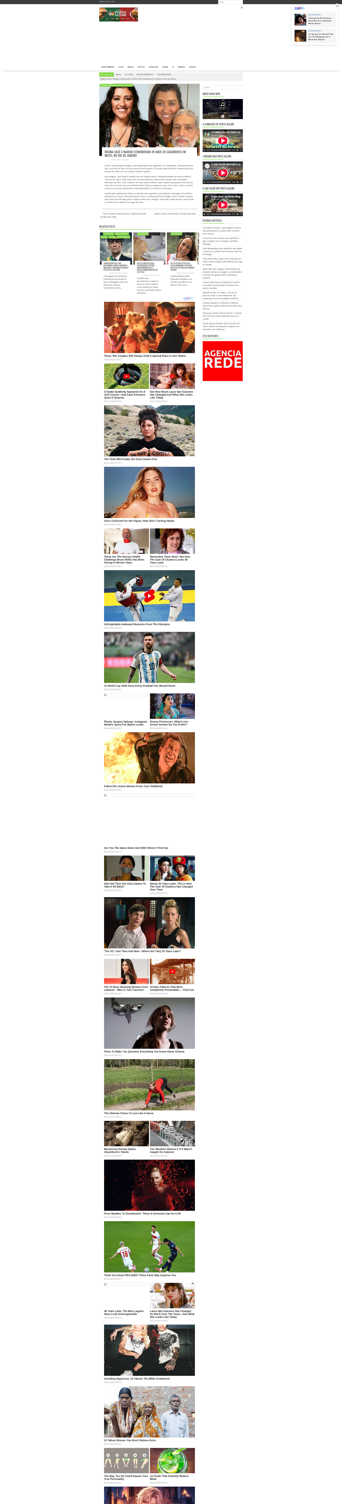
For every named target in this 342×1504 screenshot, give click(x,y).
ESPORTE (192, 66)
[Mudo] (238, 150)
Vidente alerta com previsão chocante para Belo (175, 213)
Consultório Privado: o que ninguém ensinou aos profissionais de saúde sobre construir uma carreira (222, 230)
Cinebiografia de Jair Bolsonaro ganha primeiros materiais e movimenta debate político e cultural (116, 266)
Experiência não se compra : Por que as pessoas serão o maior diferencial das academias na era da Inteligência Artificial (221, 295)
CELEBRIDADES (105, 85)
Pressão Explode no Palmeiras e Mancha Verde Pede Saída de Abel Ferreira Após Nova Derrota (222, 306)
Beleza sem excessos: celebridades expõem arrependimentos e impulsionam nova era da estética (147, 267)
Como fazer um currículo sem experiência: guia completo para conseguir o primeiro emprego (221, 241)
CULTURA (112, 237)
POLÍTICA (141, 66)
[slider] (221, 150)
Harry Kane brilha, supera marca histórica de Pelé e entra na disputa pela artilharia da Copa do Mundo (222, 261)
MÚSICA (131, 66)
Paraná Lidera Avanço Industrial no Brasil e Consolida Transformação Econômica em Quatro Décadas (221, 285)
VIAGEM (165, 66)
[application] (223, 140)
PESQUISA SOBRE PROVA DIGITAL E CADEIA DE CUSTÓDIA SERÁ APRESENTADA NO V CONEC (222, 316)
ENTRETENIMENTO (107, 66)
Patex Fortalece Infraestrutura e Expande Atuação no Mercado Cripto (123, 215)
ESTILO (121, 66)
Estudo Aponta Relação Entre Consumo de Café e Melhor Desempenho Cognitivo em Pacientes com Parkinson (221, 326)
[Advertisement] (171, 43)
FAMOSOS (181, 66)
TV (173, 66)
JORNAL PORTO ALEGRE (119, 160)
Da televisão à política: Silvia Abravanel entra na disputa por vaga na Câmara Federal (182, 266)
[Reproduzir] (204, 150)
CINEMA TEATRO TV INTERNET (122, 85)
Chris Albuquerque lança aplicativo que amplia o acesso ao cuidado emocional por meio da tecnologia (222, 251)
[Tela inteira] (241, 150)
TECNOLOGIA (153, 66)
